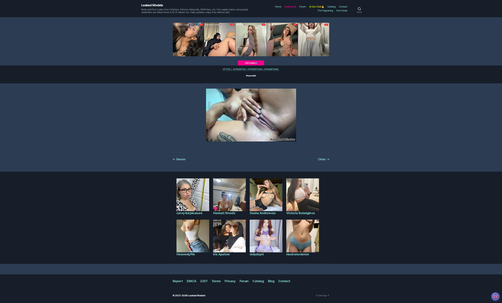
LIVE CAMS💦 (251, 63)
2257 (203, 281)
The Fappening (325, 10)
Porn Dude (341, 10)
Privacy (230, 281)
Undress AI (290, 6)
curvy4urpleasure (189, 213)
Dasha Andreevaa (262, 213)
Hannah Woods (224, 213)
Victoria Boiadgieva (300, 213)
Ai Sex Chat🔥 (316, 6)
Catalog (331, 6)
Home (278, 6)
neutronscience (297, 254)
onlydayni (257, 254)
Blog (271, 281)
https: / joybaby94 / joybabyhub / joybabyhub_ (251, 69)
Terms (216, 281)
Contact (343, 6)
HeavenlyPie (185, 254)
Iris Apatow (221, 254)
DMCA (191, 281)
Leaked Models (152, 5)
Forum (302, 6)
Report (178, 281)
